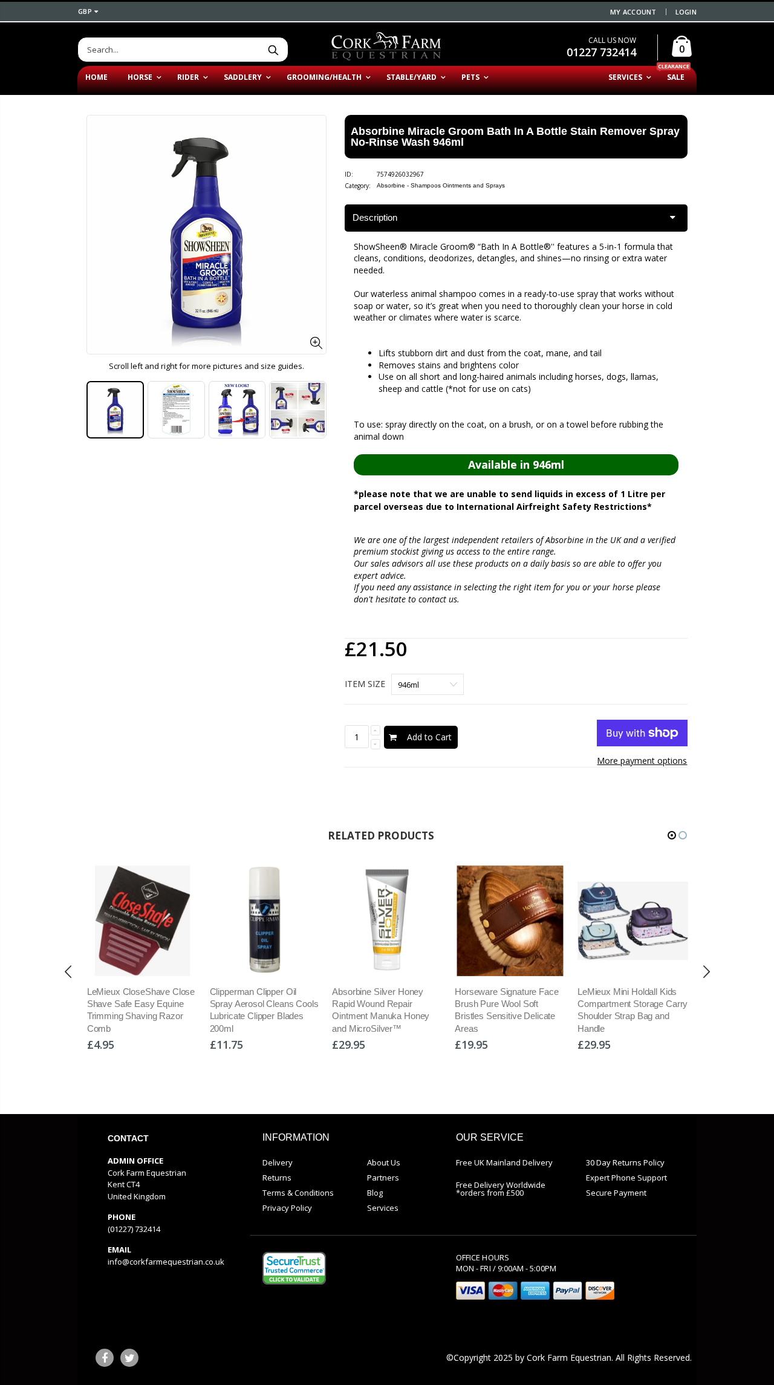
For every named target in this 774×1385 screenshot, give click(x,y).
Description (375, 217)
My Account (633, 11)
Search (273, 49)
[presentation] (68, 972)
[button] (671, 835)
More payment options (642, 760)
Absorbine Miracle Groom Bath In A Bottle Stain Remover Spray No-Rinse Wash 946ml (515, 136)
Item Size (365, 683)
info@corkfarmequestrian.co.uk (166, 1261)
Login (686, 11)
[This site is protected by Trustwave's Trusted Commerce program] (294, 1268)
